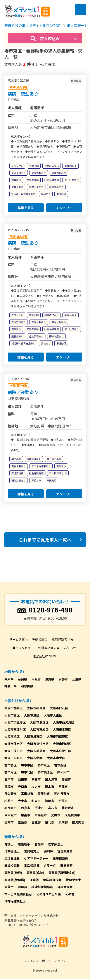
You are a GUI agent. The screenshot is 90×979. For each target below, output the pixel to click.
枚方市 (36, 786)
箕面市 (49, 801)
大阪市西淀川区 (63, 722)
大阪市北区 (34, 758)
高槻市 (66, 779)
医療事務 (66, 865)
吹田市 (36, 779)
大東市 (22, 801)
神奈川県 (10, 686)
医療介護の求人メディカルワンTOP (32, 25)
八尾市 (63, 786)
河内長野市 (61, 793)
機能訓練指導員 (42, 887)
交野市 (55, 815)
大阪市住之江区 (60, 751)
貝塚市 (9, 786)
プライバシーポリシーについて (45, 961)
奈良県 (22, 679)
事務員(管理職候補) (61, 872)
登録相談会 (39, 639)
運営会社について (45, 656)
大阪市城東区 (33, 736)
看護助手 (24, 844)
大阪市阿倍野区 (57, 736)
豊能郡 (36, 822)
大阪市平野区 (13, 758)
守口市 (22, 786)
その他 (69, 894)
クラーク (50, 865)
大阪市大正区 (53, 715)
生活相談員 (31, 865)
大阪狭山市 (72, 815)
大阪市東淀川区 (15, 729)
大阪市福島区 (36, 708)
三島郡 (22, 822)
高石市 (52, 808)
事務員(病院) (35, 872)
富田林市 (27, 793)
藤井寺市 (68, 808)
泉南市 (25, 815)
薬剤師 (48, 851)
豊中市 (9, 779)
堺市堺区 (10, 765)
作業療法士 (12, 851)
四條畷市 (41, 815)
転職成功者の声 (49, 648)
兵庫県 (9, 679)
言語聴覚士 (31, 851)
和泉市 (36, 801)
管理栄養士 (73, 880)
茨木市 (49, 786)
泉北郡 (49, 822)
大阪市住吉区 (13, 743)
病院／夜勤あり (23, 93)
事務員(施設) (13, 872)
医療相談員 (60, 858)
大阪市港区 (31, 715)
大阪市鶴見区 (36, 751)
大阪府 (36, 679)
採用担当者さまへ (64, 639)
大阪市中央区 (56, 758)
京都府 (63, 679)
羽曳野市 (10, 808)
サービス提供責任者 (18, 894)
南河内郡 (78, 822)
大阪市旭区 (12, 736)
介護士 (9, 844)
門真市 (25, 808)
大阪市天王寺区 (15, 722)
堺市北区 (27, 772)
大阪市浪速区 (39, 722)
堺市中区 (27, 765)
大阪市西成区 (62, 743)
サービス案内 (18, 639)
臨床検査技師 (52, 880)
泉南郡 (63, 822)
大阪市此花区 (59, 708)
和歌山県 (27, 686)
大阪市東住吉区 (37, 743)
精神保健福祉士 (15, 901)
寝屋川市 (44, 793)
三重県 (76, 679)
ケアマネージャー (36, 858)
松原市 (9, 801)
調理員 (22, 887)
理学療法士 (55, 844)
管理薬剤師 (65, 851)
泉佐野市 (10, 793)
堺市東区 (44, 765)
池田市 (22, 779)
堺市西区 (60, 765)
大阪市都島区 (13, 708)
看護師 (39, 844)
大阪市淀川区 (13, 751)
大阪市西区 (12, 715)
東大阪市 (10, 815)
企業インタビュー (21, 648)
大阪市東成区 (39, 729)
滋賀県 (49, 679)
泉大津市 (51, 779)
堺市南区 (10, 772)
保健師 (34, 880)
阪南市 (9, 822)
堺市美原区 (45, 772)
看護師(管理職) (14, 880)
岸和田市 (63, 772)
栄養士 (9, 887)
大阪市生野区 (62, 729)
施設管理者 (65, 887)
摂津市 (39, 808)
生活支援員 (12, 858)
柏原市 (63, 801)
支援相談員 (12, 865)
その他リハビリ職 (48, 894)
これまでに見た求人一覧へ (45, 539)
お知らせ (70, 648)
